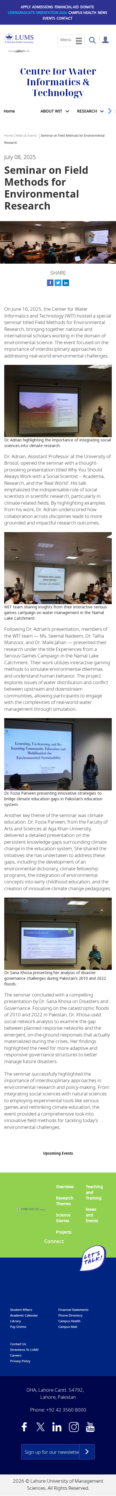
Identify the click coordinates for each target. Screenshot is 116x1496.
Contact (64, 18)
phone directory (70, 1315)
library (15, 1321)
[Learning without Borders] (19, 50)
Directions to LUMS (24, 1349)
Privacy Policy (20, 1361)
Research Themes (64, 1200)
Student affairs (21, 1309)
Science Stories (63, 1217)
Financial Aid (67, 7)
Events (49, 18)
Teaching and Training (94, 1192)
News (102, 12)
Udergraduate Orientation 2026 (37, 12)
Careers (15, 1355)
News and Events (92, 1215)
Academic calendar (24, 1315)
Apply (26, 7)
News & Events (26, 135)
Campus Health (82, 12)
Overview (64, 1186)
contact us (18, 1344)
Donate (87, 7)
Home (9, 111)
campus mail (67, 1326)
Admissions (42, 7)
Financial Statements (73, 1309)
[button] (92, 40)
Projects (64, 1232)
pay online (18, 1326)
